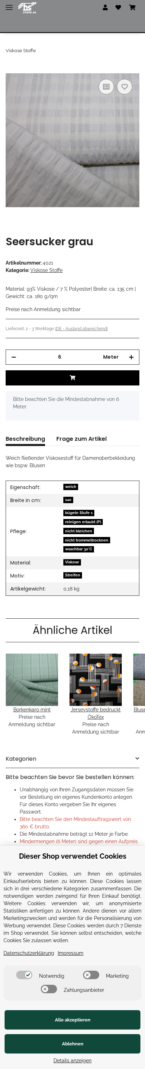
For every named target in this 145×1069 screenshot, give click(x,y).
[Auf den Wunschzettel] (124, 86)
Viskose (72, 562)
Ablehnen (72, 1043)
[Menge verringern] (13, 357)
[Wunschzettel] (118, 8)
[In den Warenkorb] (11, 69)
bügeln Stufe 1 (79, 513)
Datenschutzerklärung (29, 953)
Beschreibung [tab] (25, 439)
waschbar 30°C (78, 549)
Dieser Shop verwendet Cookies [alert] (72, 856)
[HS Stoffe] (27, 8)
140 (68, 500)
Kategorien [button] (21, 758)
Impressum (70, 953)
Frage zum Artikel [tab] (81, 439)
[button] (105, 8)
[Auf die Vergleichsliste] (106, 86)
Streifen (72, 575)
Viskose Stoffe (46, 270)
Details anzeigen (72, 1060)
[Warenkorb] (132, 8)
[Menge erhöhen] (131, 357)
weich (70, 486)
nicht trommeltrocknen (86, 540)
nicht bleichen (78, 531)
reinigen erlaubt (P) (83, 522)
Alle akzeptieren (72, 1019)
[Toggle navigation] (9, 4)
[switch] (24, 975)
